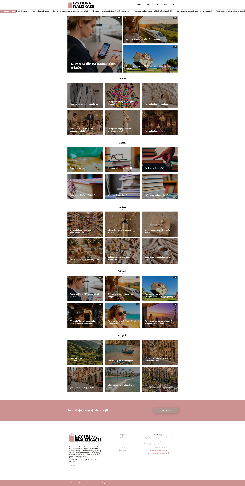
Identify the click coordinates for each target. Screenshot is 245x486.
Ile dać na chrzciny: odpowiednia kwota (158, 231)
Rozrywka (165, 5)
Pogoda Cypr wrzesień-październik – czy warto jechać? (27, 11)
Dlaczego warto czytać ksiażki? (120, 168)
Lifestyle (139, 5)
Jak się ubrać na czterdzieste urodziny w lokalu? (81, 129)
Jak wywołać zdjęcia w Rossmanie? (159, 453)
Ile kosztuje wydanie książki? (156, 195)
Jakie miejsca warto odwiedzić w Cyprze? (121, 386)
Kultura (155, 5)
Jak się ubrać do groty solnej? (156, 104)
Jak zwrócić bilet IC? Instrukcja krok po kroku (93, 66)
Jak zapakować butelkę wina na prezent (120, 231)
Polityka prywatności (74, 483)
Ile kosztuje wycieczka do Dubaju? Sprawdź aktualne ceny (67, 11)
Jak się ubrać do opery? (154, 131)
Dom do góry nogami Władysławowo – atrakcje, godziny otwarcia (149, 67)
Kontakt (72, 469)
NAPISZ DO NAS (165, 410)
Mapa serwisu (91, 483)
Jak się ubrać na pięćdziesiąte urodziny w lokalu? (119, 129)
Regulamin (105, 483)
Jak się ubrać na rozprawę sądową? (84, 104)
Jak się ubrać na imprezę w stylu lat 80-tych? (121, 102)
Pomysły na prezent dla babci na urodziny (158, 258)
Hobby (174, 5)
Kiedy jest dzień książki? (117, 195)
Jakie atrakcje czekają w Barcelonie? (159, 388)
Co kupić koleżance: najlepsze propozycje (119, 258)
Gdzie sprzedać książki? (154, 168)
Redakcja (72, 465)
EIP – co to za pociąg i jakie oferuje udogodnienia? (146, 39)
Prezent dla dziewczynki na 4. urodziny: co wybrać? (82, 231)
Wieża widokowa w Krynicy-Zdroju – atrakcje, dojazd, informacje (193, 11)
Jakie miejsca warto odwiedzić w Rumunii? (83, 359)
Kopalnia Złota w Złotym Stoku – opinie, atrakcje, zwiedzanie (83, 322)
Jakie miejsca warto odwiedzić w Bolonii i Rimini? (158, 359)
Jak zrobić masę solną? (79, 168)
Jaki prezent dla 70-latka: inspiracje (84, 259)
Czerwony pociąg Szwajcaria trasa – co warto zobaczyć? (150, 11)
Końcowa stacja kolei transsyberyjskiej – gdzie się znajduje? (109, 11)
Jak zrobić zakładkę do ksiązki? (82, 195)
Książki (147, 5)
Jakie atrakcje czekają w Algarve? (121, 361)
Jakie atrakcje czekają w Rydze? (82, 388)
